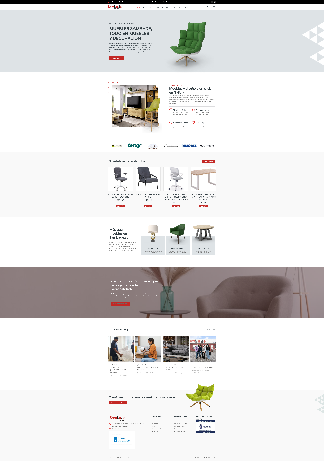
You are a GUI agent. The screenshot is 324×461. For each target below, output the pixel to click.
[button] (120, 304)
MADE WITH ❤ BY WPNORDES (205, 458)
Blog (179, 7)
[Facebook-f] (212, 2)
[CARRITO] (213, 7)
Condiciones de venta (158, 429)
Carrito (154, 426)
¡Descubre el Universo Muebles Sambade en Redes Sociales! (175, 367)
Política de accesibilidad (181, 431)
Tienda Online (170, 7)
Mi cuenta (155, 423)
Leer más (120, 206)
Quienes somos (148, 7)
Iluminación (153, 248)
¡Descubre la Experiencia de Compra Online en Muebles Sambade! (147, 367)
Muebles (158, 7)
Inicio (138, 7)
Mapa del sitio (178, 434)
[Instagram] (215, 2)
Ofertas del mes (203, 248)
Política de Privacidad (180, 423)
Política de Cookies (179, 426)
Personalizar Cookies (180, 429)
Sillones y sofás (178, 248)
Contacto (187, 7)
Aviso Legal (177, 421)
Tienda (154, 421)
